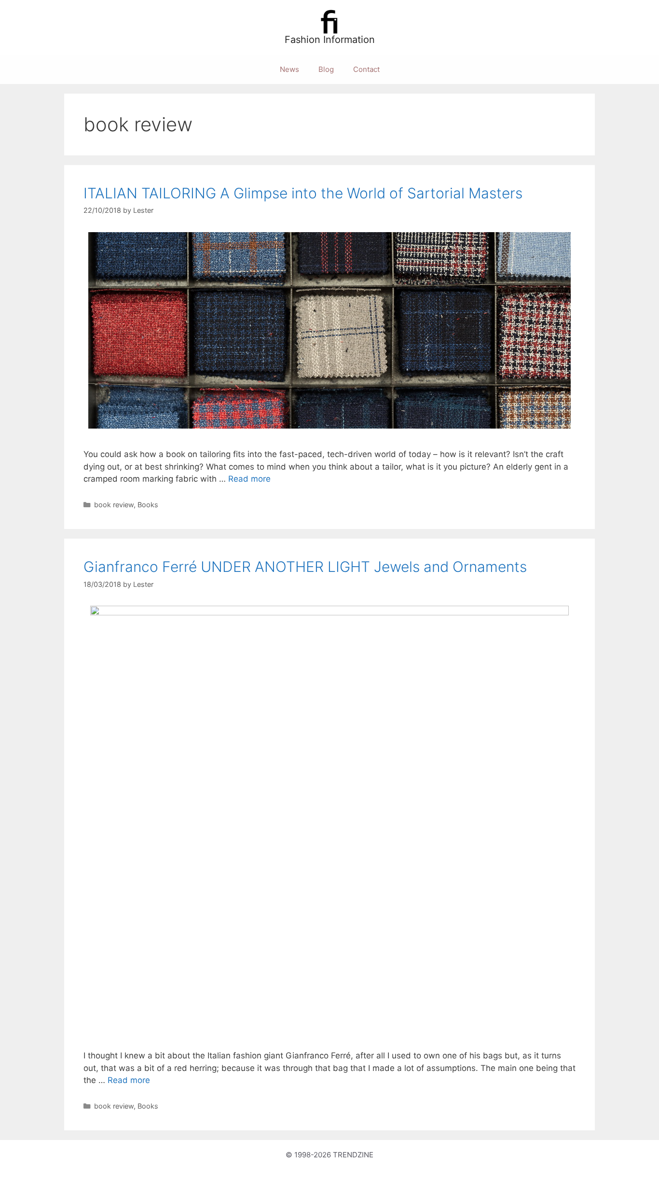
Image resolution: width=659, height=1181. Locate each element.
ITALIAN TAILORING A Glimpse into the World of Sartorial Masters (302, 193)
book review (114, 504)
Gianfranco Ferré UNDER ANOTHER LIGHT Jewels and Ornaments (305, 566)
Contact (366, 69)
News (289, 69)
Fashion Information (330, 39)
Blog (326, 69)
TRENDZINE (353, 1154)
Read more (249, 479)
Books (147, 504)
